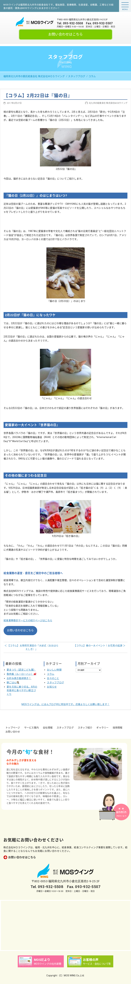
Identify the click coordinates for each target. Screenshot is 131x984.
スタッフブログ (55, 682)
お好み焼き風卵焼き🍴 (19, 678)
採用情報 (117, 727)
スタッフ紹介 (85, 727)
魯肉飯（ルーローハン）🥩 (21, 674)
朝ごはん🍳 (13, 682)
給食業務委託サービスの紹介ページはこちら (28, 620)
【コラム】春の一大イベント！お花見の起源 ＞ (99, 645)
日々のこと (53, 678)
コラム (50, 674)
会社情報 (48, 727)
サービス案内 (31, 727)
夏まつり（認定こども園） (21, 669)
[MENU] (125, 5)
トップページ (12, 727)
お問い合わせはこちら (65, 34)
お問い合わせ (12, 731)
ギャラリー (102, 727)
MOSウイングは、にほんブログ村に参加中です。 (65, 704)
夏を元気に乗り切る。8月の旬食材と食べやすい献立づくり (22, 690)
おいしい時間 (54, 669)
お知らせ (52, 686)
